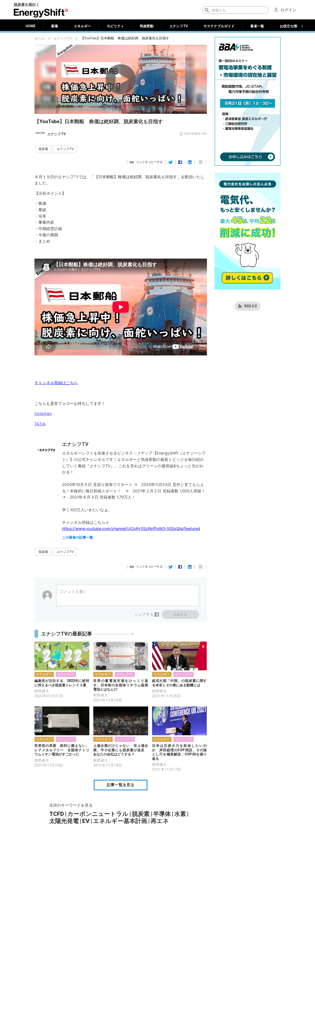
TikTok (40, 424)
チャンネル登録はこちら (56, 383)
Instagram (43, 413)
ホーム (39, 38)
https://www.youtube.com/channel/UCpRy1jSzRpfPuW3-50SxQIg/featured (131, 528)
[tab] (30, 26)
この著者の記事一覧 (77, 537)
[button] (43, 149)
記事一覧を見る (120, 784)
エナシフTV (63, 38)
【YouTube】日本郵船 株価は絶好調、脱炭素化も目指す (125, 38)
